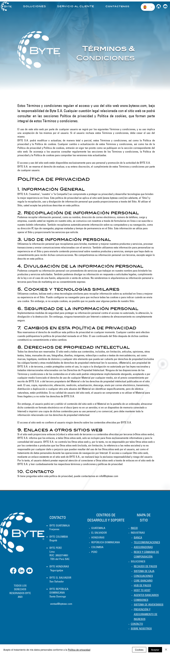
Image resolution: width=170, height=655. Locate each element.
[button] (34, 6)
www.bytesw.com (133, 105)
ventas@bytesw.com (61, 603)
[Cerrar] (166, 649)
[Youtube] (29, 570)
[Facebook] (13, 570)
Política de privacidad (79, 649)
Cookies (139, 649)
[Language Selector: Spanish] (148, 7)
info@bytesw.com (108, 476)
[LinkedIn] (21, 570)
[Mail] (165, 6)
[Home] (159, 6)
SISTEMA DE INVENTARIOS (148, 604)
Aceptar (155, 649)
